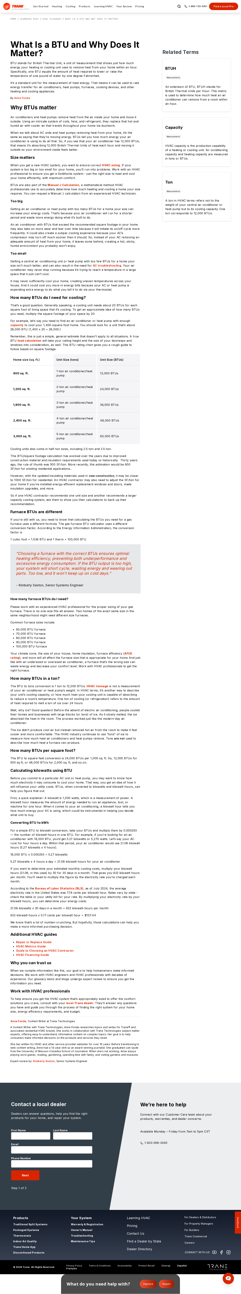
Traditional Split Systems (30, 1224)
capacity (17, 325)
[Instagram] (228, 1252)
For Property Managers (199, 1223)
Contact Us (135, 1233)
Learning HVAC (29, 18)
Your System (81, 1218)
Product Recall (146, 1265)
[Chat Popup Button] (228, 1278)
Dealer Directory (139, 1249)
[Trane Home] (16, 6)
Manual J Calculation (63, 185)
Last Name (60, 1130)
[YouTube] (214, 1252)
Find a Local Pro (224, 6)
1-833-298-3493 (155, 1143)
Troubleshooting (82, 1235)
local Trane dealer (80, 1003)
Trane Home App (24, 1246)
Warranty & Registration (87, 1224)
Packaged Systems (26, 1229)
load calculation (29, 340)
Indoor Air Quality (25, 1241)
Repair (166, 1284)
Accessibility (125, 1265)
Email (15, 1144)
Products (20, 1218)
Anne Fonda (18, 1021)
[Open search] (179, 6)
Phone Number (21, 1158)
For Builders (192, 1229)
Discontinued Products (28, 1252)
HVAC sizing (111, 165)
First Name (18, 1130)
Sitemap (166, 1265)
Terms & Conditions (100, 1265)
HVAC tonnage (97, 686)
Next (25, 1175)
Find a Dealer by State (144, 1241)
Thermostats (22, 1235)
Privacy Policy (74, 1265)
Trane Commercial (196, 1236)
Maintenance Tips (83, 1241)
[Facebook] (221, 1252)
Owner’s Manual (81, 1229)
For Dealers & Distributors (200, 1217)
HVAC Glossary (52, 18)
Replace (148, 1284)
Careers (189, 1242)
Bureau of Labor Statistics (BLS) (59, 888)
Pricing (132, 1226)
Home (13, 18)
